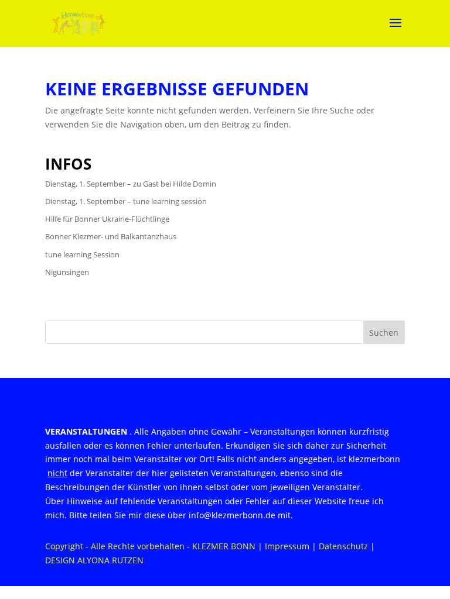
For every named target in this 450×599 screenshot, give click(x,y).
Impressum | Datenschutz (316, 546)
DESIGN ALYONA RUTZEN (94, 560)
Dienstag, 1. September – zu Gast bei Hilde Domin (130, 183)
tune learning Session (82, 254)
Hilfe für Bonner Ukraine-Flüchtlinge (107, 219)
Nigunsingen (67, 272)
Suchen (383, 332)
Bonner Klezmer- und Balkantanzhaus (110, 236)
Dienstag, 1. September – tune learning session (126, 201)
